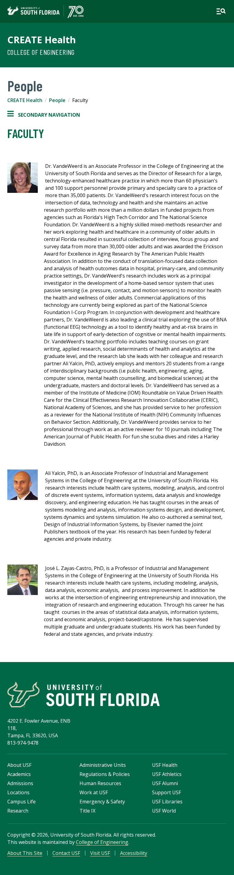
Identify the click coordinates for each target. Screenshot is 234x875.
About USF (19, 765)
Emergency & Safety (102, 801)
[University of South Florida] (83, 694)
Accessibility (133, 853)
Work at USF (94, 792)
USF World (164, 810)
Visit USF (100, 853)
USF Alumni (165, 783)
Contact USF (66, 853)
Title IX (87, 810)
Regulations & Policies (105, 774)
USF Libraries (167, 801)
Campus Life (21, 801)
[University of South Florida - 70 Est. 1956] (45, 11)
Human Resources (100, 783)
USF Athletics (167, 774)
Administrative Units (103, 765)
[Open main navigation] (221, 11)
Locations (18, 792)
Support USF (166, 792)
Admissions (20, 783)
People (57, 100)
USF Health (164, 765)
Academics (19, 774)
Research (17, 810)
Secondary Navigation (43, 115)
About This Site (24, 853)
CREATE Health (41, 39)
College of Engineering (41, 52)
